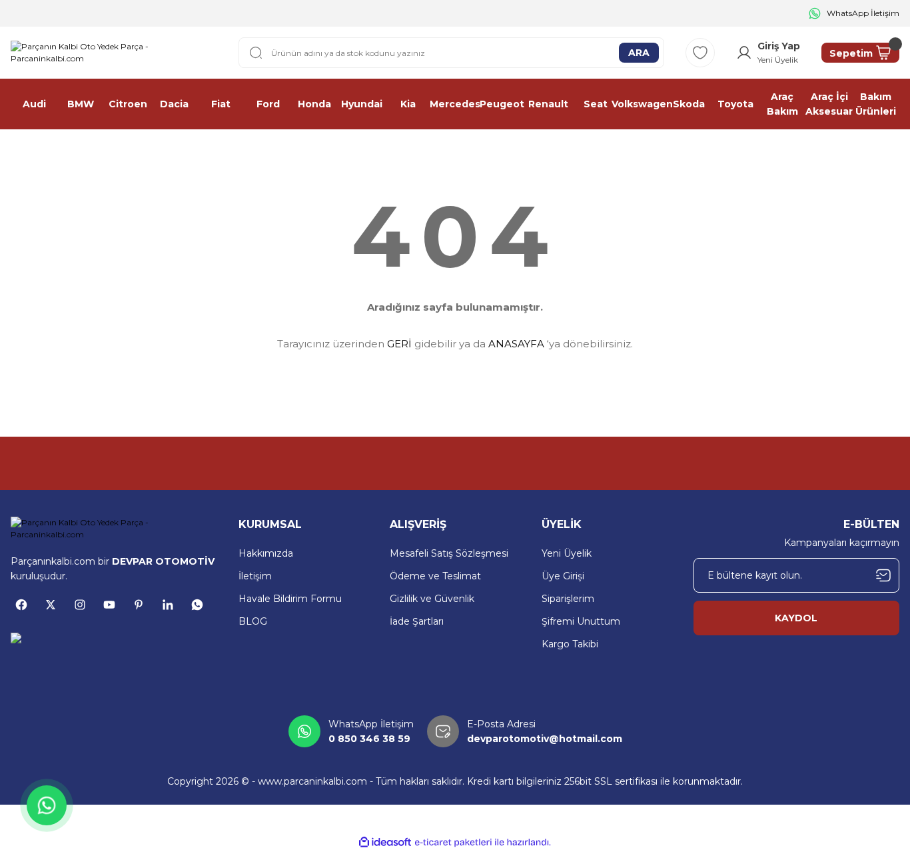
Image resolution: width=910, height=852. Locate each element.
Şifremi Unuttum (581, 621)
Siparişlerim (568, 599)
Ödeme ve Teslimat (435, 576)
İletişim (255, 576)
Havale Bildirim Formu (290, 599)
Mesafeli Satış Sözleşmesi (449, 553)
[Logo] (114, 53)
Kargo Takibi (570, 644)
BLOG (252, 621)
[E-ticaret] (453, 843)
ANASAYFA (516, 343)
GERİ (399, 343)
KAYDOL (796, 618)
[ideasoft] (385, 842)
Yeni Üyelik (567, 553)
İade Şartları (417, 621)
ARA (639, 53)
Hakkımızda (265, 553)
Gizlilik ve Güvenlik (432, 599)
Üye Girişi (563, 576)
